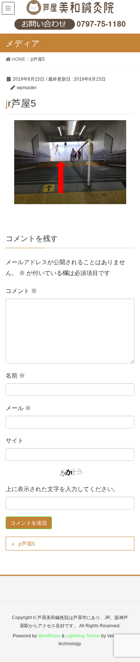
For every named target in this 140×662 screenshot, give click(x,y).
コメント (21, 291)
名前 (15, 375)
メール (18, 408)
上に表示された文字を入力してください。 (62, 489)
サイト (15, 440)
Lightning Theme (83, 635)
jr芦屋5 (27, 544)
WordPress (49, 635)
